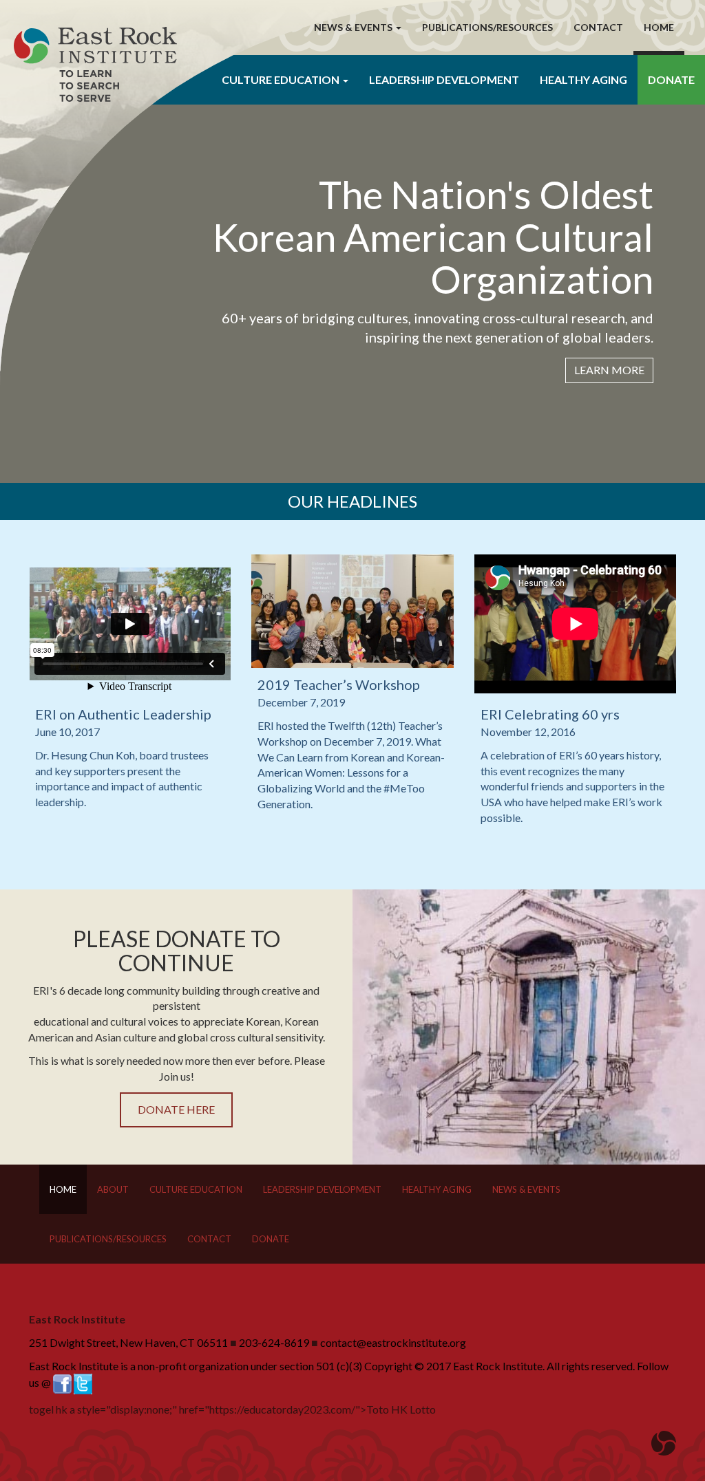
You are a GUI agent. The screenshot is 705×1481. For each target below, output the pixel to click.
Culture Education (195, 1189)
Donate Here (176, 1109)
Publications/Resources (487, 27)
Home (659, 27)
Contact (598, 27)
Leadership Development (444, 79)
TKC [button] (275, 27)
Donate (671, 79)
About (113, 1189)
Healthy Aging (583, 79)
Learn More (609, 369)
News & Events (526, 1189)
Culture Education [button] (281, 79)
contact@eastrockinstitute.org (393, 1342)
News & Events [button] (354, 27)
